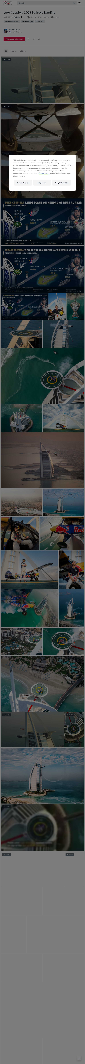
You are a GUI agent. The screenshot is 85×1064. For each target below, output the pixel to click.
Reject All (42, 183)
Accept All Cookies (61, 183)
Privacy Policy (44, 173)
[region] (42, 173)
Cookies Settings (23, 183)
